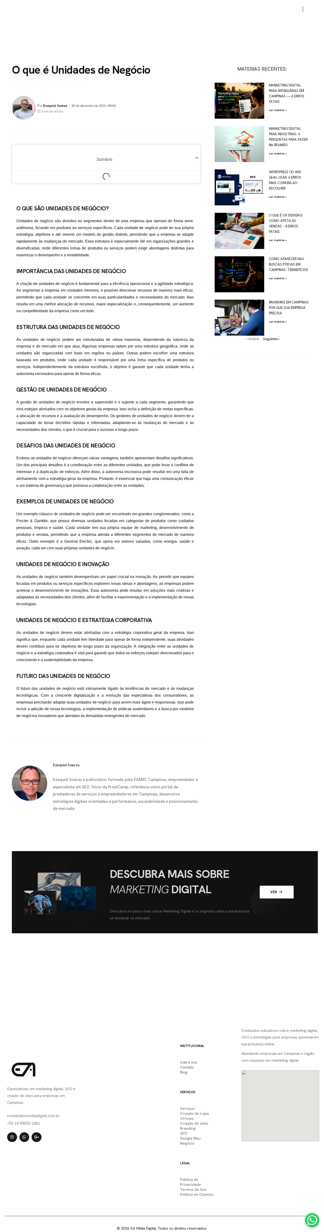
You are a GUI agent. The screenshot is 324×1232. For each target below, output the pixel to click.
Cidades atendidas (176, 9)
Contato (238, 9)
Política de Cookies (196, 1194)
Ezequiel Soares (55, 106)
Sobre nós (211, 9)
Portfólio (115, 9)
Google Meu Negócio (190, 1141)
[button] (197, 158)
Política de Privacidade (190, 1182)
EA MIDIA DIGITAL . (151, 1218)
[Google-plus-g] (37, 1137)
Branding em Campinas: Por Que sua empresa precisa (289, 308)
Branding (188, 1128)
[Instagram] (12, 1137)
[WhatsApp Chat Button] (312, 1220)
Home (91, 9)
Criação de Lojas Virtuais (194, 1116)
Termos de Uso (193, 1189)
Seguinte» (271, 338)
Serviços (142, 9)
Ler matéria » (278, 110)
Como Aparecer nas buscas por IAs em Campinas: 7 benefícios (288, 264)
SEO (183, 1133)
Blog (260, 9)
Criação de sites (194, 1123)
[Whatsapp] (24, 1137)
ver (274, 891)
